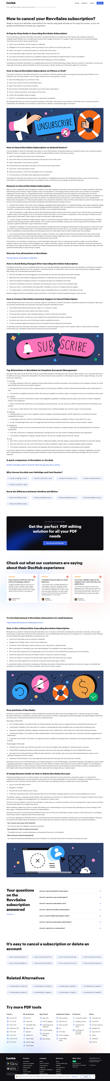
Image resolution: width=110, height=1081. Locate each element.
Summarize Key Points (80, 1026)
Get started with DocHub (55, 543)
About (41, 1061)
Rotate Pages (30, 1038)
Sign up (100, 3)
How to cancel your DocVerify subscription (93, 957)
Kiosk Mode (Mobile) (46, 1034)
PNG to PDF (13, 1025)
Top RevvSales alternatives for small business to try (25, 622)
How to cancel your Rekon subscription (93, 963)
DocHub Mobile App (61, 1063)
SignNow (58, 1069)
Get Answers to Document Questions (80, 1032)
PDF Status (62, 1032)
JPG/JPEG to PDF (14, 1028)
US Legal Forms (60, 1067)
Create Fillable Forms (63, 1039)
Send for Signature (48, 1021)
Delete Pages (30, 1045)
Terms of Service (44, 1063)
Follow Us (93, 1065)
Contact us (10, 914)
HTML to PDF (13, 1038)
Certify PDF (95, 1021)
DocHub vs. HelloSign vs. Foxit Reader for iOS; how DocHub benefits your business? (19, 478)
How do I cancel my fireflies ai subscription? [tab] (55, 909)
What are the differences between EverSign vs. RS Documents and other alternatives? (93, 497)
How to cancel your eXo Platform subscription (44, 963)
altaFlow (58, 1072)
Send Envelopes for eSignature (48, 1026)
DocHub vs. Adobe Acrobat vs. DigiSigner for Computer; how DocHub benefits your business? (93, 478)
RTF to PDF (13, 1042)
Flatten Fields (29, 1028)
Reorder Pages (30, 1042)
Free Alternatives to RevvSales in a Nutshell (22, 258)
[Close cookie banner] (93, 1075)
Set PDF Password (97, 1025)
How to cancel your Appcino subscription (19, 957)
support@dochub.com (94, 1058)
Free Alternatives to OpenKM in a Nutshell (93, 986)
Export (94, 1035)
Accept (86, 1076)
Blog (57, 1061)
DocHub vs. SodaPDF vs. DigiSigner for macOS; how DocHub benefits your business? (19, 484)
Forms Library (27, 1072)
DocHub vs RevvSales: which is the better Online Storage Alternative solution (33, 465)
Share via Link (63, 1021)
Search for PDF (96, 1032)
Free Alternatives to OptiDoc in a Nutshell (19, 992)
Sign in (92, 3)
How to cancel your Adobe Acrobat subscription (19, 963)
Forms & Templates (28, 1063)
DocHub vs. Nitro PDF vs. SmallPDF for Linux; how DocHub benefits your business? (44, 478)
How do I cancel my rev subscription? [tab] (52, 928)
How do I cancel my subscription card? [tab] (53, 903)
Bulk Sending (46, 1039)
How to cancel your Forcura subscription (69, 963)
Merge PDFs (29, 1035)
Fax (60, 1028)
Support (42, 1072)
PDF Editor (26, 1061)
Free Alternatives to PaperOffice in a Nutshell (93, 992)
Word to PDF (13, 1018)
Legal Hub (42, 1067)
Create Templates (64, 1035)
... (75, 1076)
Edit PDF (28, 1018)
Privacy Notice (44, 1065)
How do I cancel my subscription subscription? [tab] (56, 922)
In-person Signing (47, 1030)
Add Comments (63, 1018)
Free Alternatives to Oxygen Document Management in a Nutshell (69, 992)
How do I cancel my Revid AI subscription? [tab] (54, 891)
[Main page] (11, 3)
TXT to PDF (13, 1021)
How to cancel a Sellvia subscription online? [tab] (55, 916)
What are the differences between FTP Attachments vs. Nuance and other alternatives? (19, 504)
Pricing (77, 3)
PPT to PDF (13, 1032)
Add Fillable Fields (31, 1025)
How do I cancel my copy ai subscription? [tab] (54, 897)
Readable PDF (96, 1028)
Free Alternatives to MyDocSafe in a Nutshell (19, 986)
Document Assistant (81, 1018)
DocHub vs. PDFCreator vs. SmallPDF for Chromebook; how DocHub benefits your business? (69, 478)
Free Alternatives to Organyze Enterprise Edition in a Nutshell (44, 992)
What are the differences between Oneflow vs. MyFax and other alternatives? (19, 497)
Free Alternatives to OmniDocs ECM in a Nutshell (44, 986)
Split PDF (28, 1032)
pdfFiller (58, 1065)
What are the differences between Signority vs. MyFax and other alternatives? (69, 497)
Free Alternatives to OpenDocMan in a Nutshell (69, 986)
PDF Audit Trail (96, 1018)
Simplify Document (81, 1021)
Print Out (94, 1042)
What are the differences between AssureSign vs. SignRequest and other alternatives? (44, 497)
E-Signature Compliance (46, 1069)
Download (95, 1038)
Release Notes (44, 1074)
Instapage (59, 1074)
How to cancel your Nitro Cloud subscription (44, 957)
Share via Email (63, 1025)
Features (84, 3)
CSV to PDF (13, 1035)
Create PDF (29, 1021)
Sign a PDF (46, 1018)
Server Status (26, 1067)
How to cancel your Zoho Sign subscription (69, 957)
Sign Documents (27, 1065)
